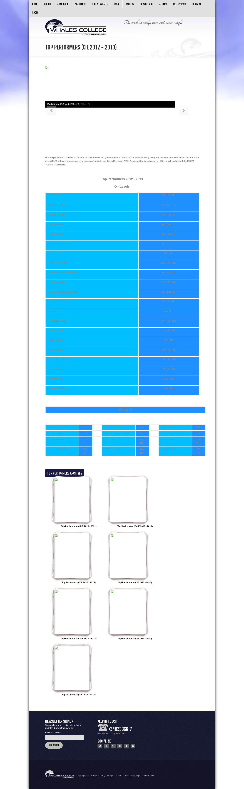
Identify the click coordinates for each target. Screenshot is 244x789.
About (47, 4)
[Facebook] (126, 747)
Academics (80, 4)
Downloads (146, 4)
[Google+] (106, 747)
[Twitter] (100, 747)
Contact (196, 4)
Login (35, 12)
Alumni (163, 4)
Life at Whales (100, 4)
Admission (63, 4)
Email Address (53, 732)
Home (35, 4)
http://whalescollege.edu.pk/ (111, 733)
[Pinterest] (133, 747)
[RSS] (113, 747)
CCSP (116, 4)
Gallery (130, 4)
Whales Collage (99, 776)
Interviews (179, 4)
